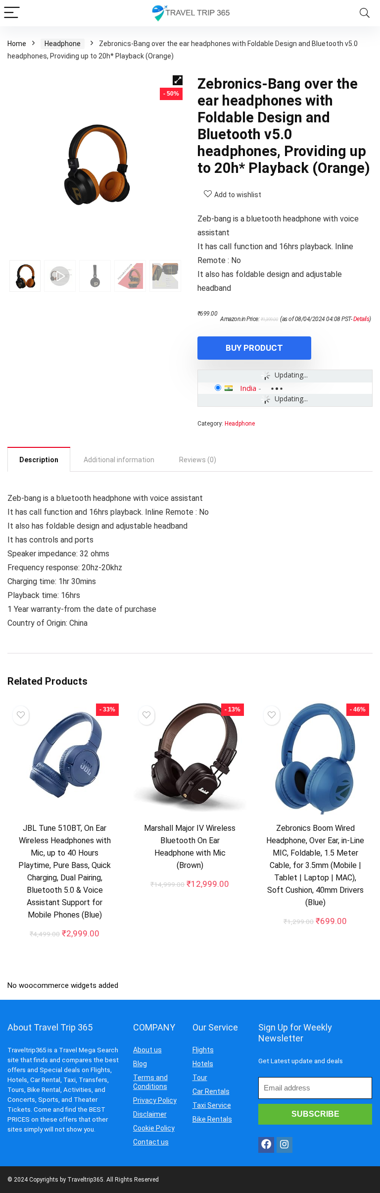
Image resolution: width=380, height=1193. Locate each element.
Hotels (202, 1064)
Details (361, 319)
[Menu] (12, 13)
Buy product (254, 348)
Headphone (63, 44)
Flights (203, 1050)
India (248, 388)
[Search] (365, 13)
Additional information (119, 460)
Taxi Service (211, 1105)
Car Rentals (211, 1091)
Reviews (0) (197, 460)
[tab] (38, 459)
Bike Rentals (212, 1119)
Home (16, 44)
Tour (199, 1078)
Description (38, 460)
